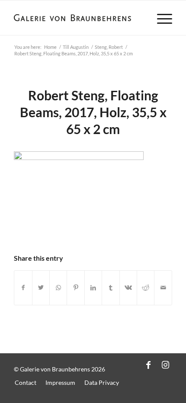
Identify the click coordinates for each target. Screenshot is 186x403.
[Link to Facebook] (148, 364)
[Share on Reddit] (145, 288)
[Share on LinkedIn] (93, 288)
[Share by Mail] (163, 288)
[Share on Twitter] (40, 288)
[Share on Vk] (128, 288)
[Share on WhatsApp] (58, 288)
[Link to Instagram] (165, 364)
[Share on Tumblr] (110, 288)
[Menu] (160, 17)
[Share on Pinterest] (75, 288)
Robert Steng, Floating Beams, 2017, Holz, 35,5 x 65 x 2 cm (93, 112)
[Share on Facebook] (23, 288)
